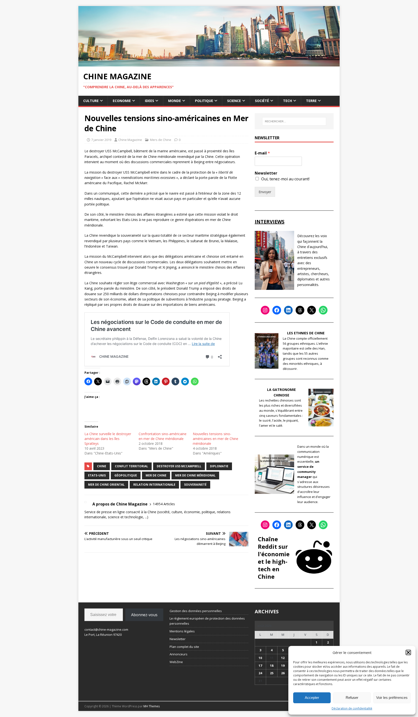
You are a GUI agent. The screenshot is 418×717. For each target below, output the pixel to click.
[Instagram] (265, 310)
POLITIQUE (204, 100)
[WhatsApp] (323, 310)
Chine (101, 466)
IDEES (149, 100)
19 (282, 665)
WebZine (176, 662)
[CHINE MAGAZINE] (209, 63)
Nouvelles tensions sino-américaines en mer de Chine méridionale (215, 439)
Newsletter (266, 173)
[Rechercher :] (294, 121)
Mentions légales (182, 631)
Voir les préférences (392, 697)
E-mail (262, 153)
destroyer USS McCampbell (179, 466)
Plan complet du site (184, 646)
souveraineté (195, 485)
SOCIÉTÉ (262, 100)
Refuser (352, 697)
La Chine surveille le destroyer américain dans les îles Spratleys (107, 439)
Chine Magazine (130, 140)
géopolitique (125, 475)
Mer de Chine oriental (106, 485)
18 (271, 665)
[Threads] (300, 310)
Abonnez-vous (144, 614)
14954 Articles (164, 504)
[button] (408, 652)
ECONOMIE (122, 100)
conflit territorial (131, 466)
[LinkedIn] (288, 310)
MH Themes (151, 706)
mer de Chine (156, 475)
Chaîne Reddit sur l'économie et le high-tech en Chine (274, 558)
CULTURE (91, 100)
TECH (287, 100)
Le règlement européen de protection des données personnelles (207, 621)
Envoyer (265, 192)
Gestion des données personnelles (196, 611)
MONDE (174, 100)
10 (260, 658)
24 (260, 673)
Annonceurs (178, 654)
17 (260, 665)
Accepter (312, 697)
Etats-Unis (97, 475)
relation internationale (154, 485)
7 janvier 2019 (101, 140)
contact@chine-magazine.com (106, 629)
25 (271, 673)
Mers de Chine (160, 140)
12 (282, 658)
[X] (311, 310)
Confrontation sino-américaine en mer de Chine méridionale (163, 436)
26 (282, 673)
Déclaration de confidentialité (352, 708)
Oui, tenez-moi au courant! (285, 179)
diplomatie (219, 466)
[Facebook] (276, 310)
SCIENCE (234, 100)
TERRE (311, 100)
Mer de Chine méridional (195, 475)
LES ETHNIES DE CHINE (306, 333)
